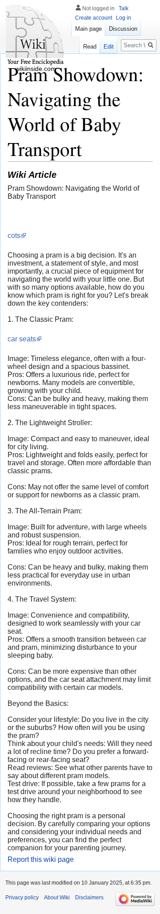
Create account (93, 18)
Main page (88, 28)
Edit (109, 46)
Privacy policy (22, 897)
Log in (123, 18)
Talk (123, 8)
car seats (22, 339)
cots (14, 235)
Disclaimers (89, 897)
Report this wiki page (41, 859)
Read (89, 46)
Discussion (123, 28)
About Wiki (57, 897)
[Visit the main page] (35, 35)
